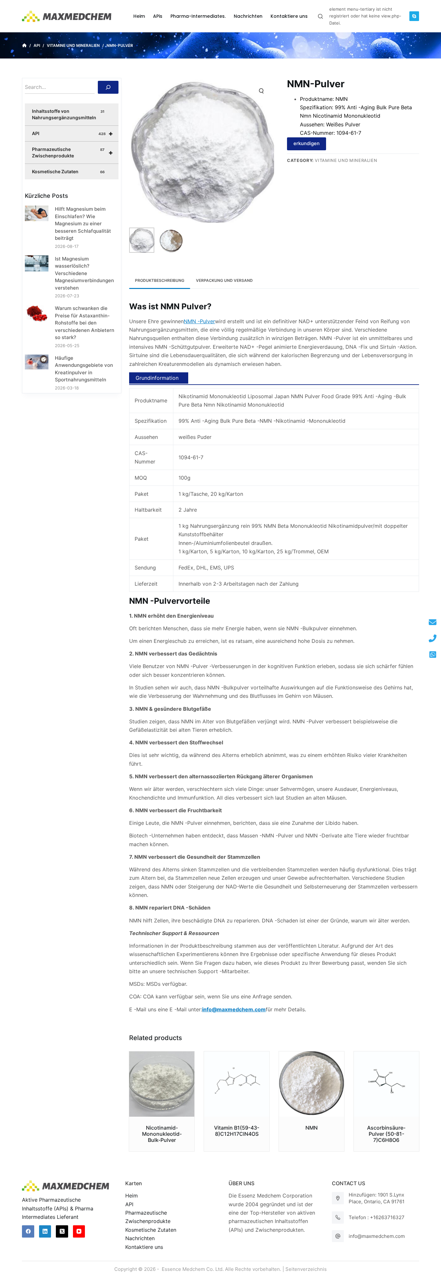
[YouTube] (79, 1231)
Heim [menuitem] (139, 16)
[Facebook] (28, 1231)
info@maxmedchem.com (377, 1236)
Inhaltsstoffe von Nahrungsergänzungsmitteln (68, 114)
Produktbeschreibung (159, 280)
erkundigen (306, 143)
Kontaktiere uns (144, 1247)
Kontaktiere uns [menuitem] (289, 16)
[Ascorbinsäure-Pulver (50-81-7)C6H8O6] (386, 1084)
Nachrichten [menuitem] (248, 16)
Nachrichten (140, 1238)
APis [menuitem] (157, 16)
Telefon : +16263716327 (377, 1217)
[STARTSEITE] (24, 45)
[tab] (159, 280)
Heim (131, 1195)
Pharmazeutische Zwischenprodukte (72, 152)
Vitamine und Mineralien (346, 160)
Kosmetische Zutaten (68, 171)
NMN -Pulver (199, 321)
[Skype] (414, 16)
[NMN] (311, 1084)
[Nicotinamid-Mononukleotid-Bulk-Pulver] (161, 1084)
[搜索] (108, 87)
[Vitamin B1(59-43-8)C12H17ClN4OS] (236, 1084)
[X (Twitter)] (62, 1231)
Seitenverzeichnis (306, 1269)
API (72, 133)
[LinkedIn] (45, 1231)
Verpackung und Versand (224, 280)
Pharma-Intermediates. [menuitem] (198, 16)
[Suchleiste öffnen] (320, 16)
